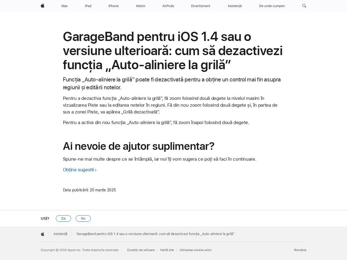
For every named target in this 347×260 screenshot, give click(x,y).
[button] (304, 6)
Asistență (60, 234)
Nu (83, 218)
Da (63, 218)
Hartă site (167, 250)
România (300, 250)
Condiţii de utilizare (141, 250)
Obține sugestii (78, 169)
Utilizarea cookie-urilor (195, 250)
